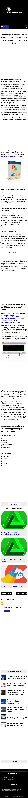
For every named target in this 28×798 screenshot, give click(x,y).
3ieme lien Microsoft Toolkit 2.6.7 (10, 322)
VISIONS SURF (19, 796)
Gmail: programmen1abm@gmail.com (11, 789)
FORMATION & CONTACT (7, 777)
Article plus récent (6, 593)
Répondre (7, 611)
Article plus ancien (22, 593)
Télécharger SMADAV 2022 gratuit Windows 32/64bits (14, 560)
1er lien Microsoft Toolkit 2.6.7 (10, 317)
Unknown (7, 603)
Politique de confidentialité (8, 779)
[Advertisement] (14, 63)
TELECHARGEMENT (10, 499)
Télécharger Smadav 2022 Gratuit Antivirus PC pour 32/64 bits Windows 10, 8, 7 (13, 533)
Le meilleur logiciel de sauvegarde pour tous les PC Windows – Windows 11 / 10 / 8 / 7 (17, 701)
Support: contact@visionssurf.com (10, 790)
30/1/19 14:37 (7, 604)
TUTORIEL (18, 499)
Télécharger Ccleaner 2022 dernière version (13, 586)
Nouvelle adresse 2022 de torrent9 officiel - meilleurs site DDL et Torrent (17, 709)
